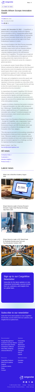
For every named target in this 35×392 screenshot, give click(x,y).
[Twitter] (29, 381)
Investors (20, 360)
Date (2, 21)
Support (3, 364)
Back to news (8, 6)
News (3, 368)
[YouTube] (32, 381)
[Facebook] (6, 23)
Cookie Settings (30, 386)
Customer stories (6, 366)
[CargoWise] (7, 2)
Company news (5, 154)
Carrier (20, 354)
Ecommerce (21, 346)
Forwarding (21, 340)
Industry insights (6, 159)
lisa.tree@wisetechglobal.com (10, 147)
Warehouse (21, 344)
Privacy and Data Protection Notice (15, 386)
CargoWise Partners (7, 360)
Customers (4, 157)
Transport (21, 350)
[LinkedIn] (4, 23)
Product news (5, 161)
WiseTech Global (22, 357)
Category (3, 18)
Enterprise (21, 348)
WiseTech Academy (7, 362)
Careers (20, 362)
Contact (3, 370)
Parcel (20, 352)
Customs (20, 342)
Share (2, 23)
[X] (8, 23)
